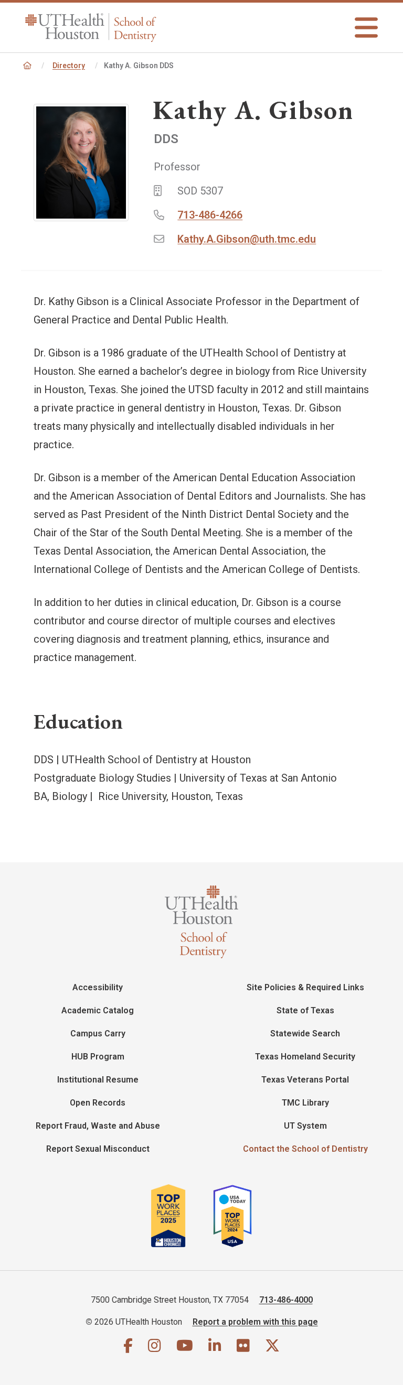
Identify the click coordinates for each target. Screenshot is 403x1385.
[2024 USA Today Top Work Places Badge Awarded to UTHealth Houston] (236, 1215)
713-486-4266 (209, 215)
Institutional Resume (98, 1080)
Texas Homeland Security (305, 1057)
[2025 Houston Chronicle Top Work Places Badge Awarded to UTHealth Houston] (180, 1215)
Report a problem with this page (255, 1322)
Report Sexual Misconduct (98, 1149)
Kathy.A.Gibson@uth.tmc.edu (246, 239)
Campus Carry (97, 1033)
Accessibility (97, 987)
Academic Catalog (97, 1010)
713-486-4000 (286, 1300)
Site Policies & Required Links (305, 987)
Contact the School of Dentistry (305, 1149)
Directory (68, 65)
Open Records (97, 1103)
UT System (305, 1126)
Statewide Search (305, 1033)
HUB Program (97, 1057)
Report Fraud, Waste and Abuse (98, 1126)
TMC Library (305, 1103)
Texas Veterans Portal (305, 1080)
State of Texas (305, 1010)
